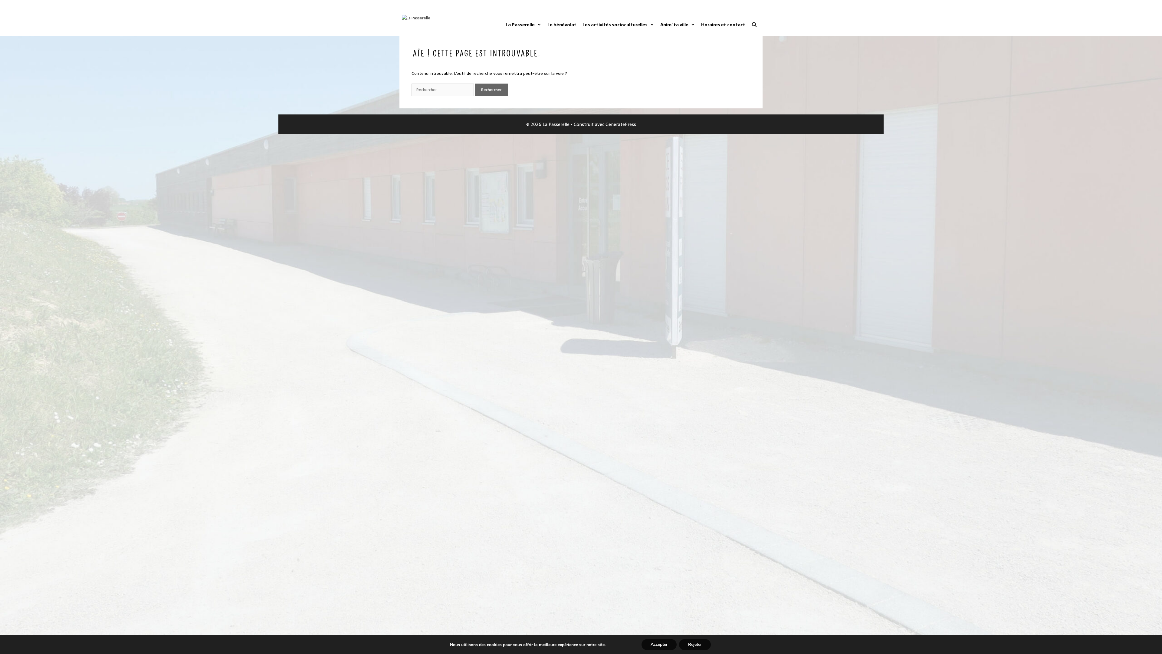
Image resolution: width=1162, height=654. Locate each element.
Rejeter (695, 644)
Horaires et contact (723, 24)
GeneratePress (621, 124)
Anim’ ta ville (674, 24)
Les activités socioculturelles (615, 24)
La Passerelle (520, 24)
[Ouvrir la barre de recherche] (754, 25)
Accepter (659, 644)
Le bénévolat (561, 24)
